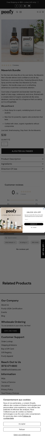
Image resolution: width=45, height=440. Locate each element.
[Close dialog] (43, 208)
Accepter (22, 424)
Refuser (22, 429)
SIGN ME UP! (33, 224)
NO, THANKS (33, 227)
